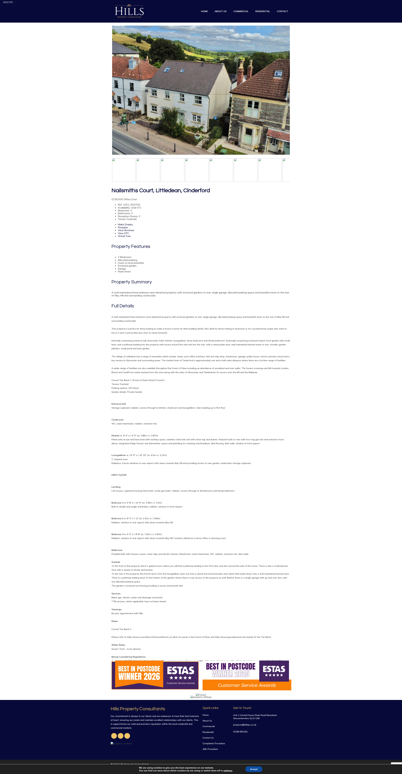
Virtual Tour (124, 236)
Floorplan (123, 227)
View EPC (123, 233)
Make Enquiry (125, 224)
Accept (254, 769)
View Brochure (126, 230)
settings (227, 770)
